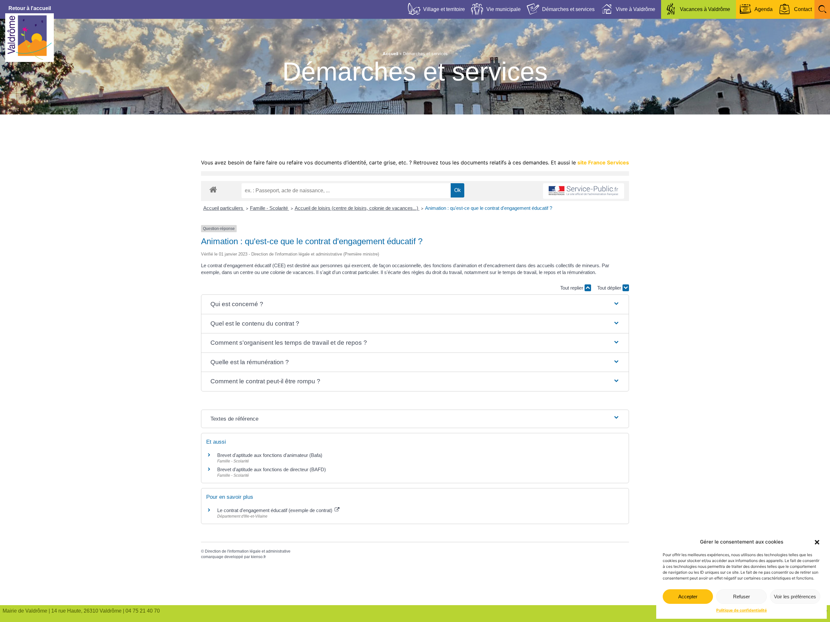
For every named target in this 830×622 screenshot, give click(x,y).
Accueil (390, 53)
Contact (803, 9)
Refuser (741, 596)
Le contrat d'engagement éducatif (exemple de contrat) (275, 510)
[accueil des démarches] (213, 189)
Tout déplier (609, 288)
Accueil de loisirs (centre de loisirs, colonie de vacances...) (357, 208)
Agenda (763, 9)
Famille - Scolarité (269, 208)
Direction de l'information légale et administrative (247, 551)
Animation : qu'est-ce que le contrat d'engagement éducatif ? (488, 208)
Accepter (687, 596)
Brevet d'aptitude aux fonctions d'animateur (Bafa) (269, 455)
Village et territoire (444, 9)
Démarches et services (568, 9)
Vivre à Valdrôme (635, 9)
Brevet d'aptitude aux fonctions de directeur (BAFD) (271, 469)
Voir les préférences (795, 596)
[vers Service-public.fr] (583, 191)
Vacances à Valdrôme (705, 9)
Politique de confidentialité (741, 610)
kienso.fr (258, 557)
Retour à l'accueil (29, 8)
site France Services (603, 162)
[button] (817, 542)
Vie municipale (503, 9)
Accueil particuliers (223, 208)
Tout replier (572, 288)
